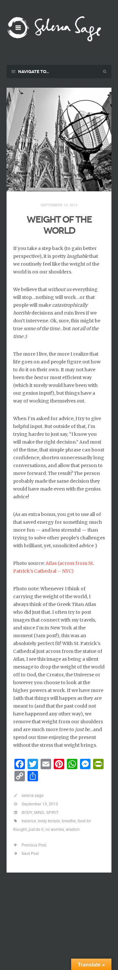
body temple (49, 820)
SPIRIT (52, 812)
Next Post (30, 853)
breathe (69, 820)
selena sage (33, 795)
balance (29, 820)
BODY (27, 812)
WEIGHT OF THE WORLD (59, 225)
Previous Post (33, 844)
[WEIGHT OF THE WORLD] (59, 139)
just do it (36, 829)
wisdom (73, 829)
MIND (39, 812)
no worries (54, 829)
